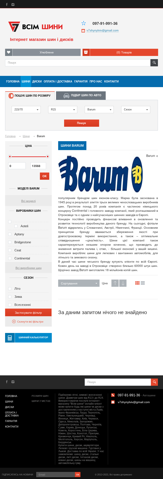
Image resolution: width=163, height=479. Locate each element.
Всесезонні (22, 304)
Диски (37, 81)
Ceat (17, 250)
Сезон (128, 109)
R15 (53, 109)
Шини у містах (41, 401)
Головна (13, 81)
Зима (18, 296)
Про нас (96, 81)
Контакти (111, 81)
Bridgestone (22, 242)
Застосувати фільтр (28, 312)
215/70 (18, 109)
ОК (44, 176)
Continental (22, 258)
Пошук (81, 123)
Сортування (69, 283)
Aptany (19, 234)
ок (77, 474)
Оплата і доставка (58, 81)
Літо (17, 288)
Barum (91, 109)
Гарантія (80, 81)
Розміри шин (40, 396)
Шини (26, 81)
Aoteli (24, 226)
